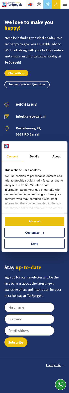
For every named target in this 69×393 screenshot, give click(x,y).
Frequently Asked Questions (27, 84)
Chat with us (16, 73)
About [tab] (56, 156)
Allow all (34, 221)
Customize (32, 232)
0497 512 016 (26, 105)
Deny (34, 243)
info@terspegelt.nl (31, 116)
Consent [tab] (12, 156)
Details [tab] (34, 156)
